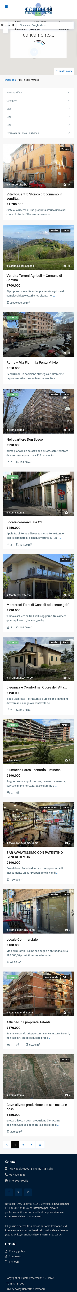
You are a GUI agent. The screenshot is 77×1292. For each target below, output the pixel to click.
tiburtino (22, 929)
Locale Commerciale (22, 939)
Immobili (14, 1261)
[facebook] (9, 1192)
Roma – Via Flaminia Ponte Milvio (32, 362)
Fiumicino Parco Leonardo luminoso (34, 770)
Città (9, 116)
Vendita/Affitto (14, 92)
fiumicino (14, 760)
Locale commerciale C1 (24, 522)
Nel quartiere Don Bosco (25, 439)
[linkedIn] (28, 1192)
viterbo (23, 184)
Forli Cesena (26, 265)
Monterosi (15, 595)
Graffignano (16, 677)
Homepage (8, 80)
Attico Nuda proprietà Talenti (28, 1022)
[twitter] (18, 1192)
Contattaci (15, 1256)
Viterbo (13, 184)
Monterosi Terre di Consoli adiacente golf (37, 605)
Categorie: (12, 100)
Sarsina (13, 265)
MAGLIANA (15, 842)
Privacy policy (17, 1251)
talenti (21, 1012)
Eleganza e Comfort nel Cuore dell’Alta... (37, 687)
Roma (12, 429)
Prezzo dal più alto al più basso (23, 133)
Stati (9, 108)
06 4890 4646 (17, 1174)
